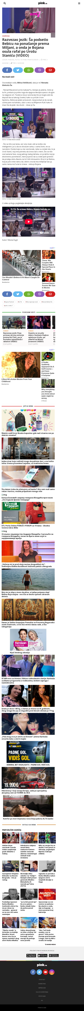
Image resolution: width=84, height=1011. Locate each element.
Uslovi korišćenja (42, 992)
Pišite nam (42, 996)
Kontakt (42, 979)
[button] (5, 326)
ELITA (20, 302)
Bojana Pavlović (9, 302)
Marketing (42, 984)
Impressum (42, 988)
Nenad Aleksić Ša (46, 302)
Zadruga (6, 36)
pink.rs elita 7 (8, 305)
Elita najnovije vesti (31, 302)
